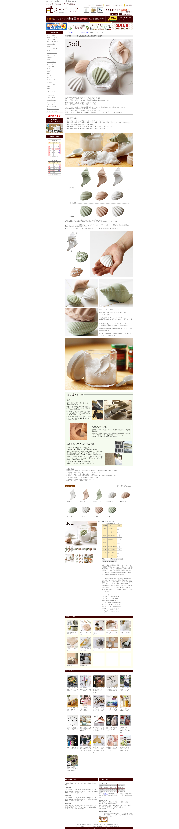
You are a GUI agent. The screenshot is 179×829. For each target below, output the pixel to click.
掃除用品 (49, 59)
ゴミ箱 (48, 50)
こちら (106, 794)
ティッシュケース (51, 64)
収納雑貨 (49, 46)
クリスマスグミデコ (52, 111)
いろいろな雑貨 (51, 35)
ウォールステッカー (52, 53)
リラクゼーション (51, 100)
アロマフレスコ (51, 104)
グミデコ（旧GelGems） (53, 106)
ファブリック (50, 93)
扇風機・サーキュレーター (54, 37)
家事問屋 (49, 82)
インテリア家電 (51, 97)
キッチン (49, 77)
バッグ (48, 71)
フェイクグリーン (51, 39)
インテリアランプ (51, 62)
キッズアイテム (51, 102)
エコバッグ (50, 73)
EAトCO (49, 75)
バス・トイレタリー (52, 48)
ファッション (50, 95)
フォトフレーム (51, 55)
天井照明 (49, 57)
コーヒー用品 (50, 66)
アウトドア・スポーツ (52, 41)
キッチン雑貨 (84, 32)
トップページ (68, 32)
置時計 (48, 88)
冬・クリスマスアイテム (53, 109)
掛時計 (48, 86)
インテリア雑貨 (51, 44)
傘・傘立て (50, 68)
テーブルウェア (51, 80)
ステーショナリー (51, 91)
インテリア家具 (51, 84)
